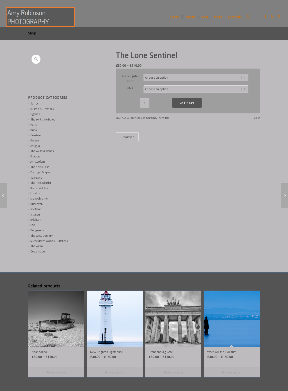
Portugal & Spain (41, 172)
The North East (39, 167)
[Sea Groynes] (284, 195)
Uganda (35, 114)
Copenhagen (38, 251)
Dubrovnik (36, 204)
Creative (35, 135)
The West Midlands (42, 151)
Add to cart (187, 103)
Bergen (34, 140)
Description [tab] (127, 137)
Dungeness (37, 230)
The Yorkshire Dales (42, 119)
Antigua (35, 146)
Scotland (35, 209)
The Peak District (40, 182)
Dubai (34, 130)
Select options (57, 372)
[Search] (248, 17)
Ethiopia (35, 156)
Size (130, 87)
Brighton (35, 219)
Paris (33, 124)
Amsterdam (37, 161)
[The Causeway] (3, 195)
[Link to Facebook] (265, 16)
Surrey (34, 103)
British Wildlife (39, 188)
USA (32, 225)
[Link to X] (272, 16)
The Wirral (36, 246)
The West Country (41, 235)
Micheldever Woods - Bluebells (49, 241)
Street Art (36, 177)
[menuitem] (174, 17)
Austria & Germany (42, 109)
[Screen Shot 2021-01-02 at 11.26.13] (40, 17)
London (35, 193)
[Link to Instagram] (278, 16)
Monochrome (38, 198)
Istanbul (35, 214)
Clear (257, 118)
